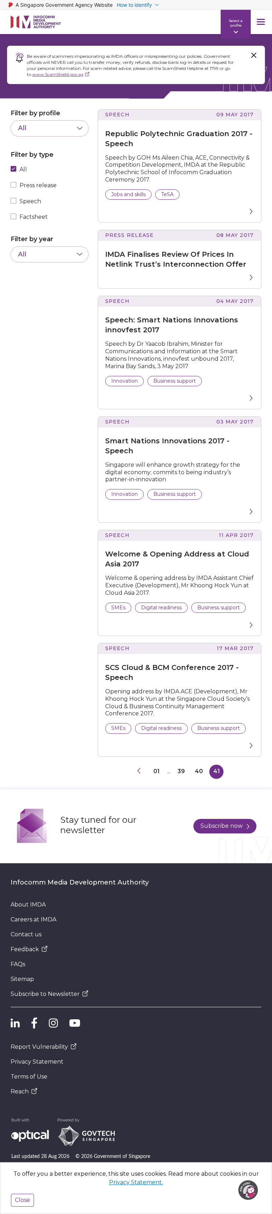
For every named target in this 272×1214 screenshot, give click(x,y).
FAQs (18, 964)
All (23, 169)
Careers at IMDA (33, 919)
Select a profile (236, 22)
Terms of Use (29, 1076)
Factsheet (33, 217)
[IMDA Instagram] (53, 1023)
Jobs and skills (128, 194)
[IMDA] (36, 22)
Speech (30, 201)
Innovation (124, 381)
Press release (38, 185)
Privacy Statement (37, 1061)
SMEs (118, 607)
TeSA (167, 194)
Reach (20, 1091)
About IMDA (28, 904)
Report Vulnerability (39, 1046)
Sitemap (22, 979)
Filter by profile (35, 113)
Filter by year (32, 239)
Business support (174, 381)
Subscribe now (221, 825)
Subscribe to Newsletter (45, 994)
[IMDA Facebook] (34, 1023)
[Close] (253, 55)
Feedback (25, 949)
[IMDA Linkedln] (15, 1023)
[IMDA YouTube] (74, 1023)
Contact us (26, 934)
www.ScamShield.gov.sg (57, 74)
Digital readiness (161, 607)
